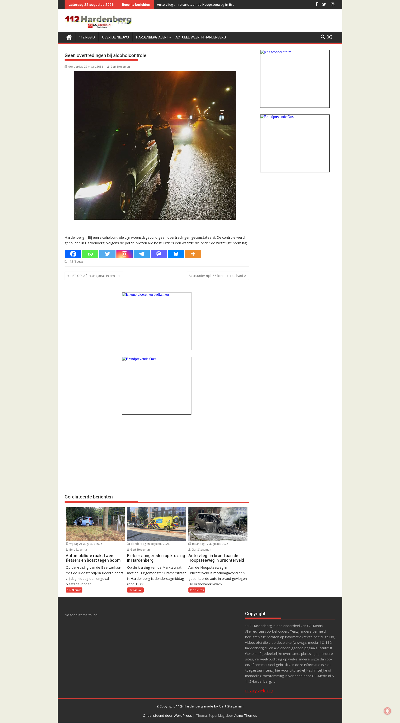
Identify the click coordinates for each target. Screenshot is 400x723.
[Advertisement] (157, 453)
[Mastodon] (159, 254)
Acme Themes (245, 715)
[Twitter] (107, 254)
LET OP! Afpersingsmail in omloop (96, 275)
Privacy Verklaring (259, 690)
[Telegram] (142, 254)
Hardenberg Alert (152, 37)
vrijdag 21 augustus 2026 (85, 544)
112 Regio (87, 37)
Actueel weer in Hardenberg (200, 37)
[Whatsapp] (90, 254)
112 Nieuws (75, 261)
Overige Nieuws (115, 37)
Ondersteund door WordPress (167, 715)
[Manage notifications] (387, 711)
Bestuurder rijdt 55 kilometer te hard (215, 275)
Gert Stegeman (120, 67)
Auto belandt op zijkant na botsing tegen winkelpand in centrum (210, 4)
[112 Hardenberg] (69, 36)
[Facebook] (73, 254)
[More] (193, 254)
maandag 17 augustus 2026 (209, 544)
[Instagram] (124, 254)
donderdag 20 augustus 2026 (149, 544)
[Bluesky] (176, 254)
